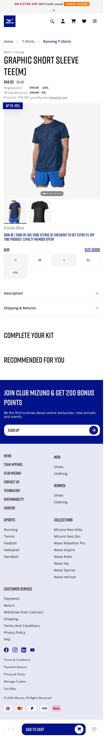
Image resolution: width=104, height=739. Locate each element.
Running (11, 529)
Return (9, 605)
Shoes (59, 467)
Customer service (18, 588)
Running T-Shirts (57, 41)
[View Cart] (73, 21)
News (7, 455)
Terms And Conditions (22, 625)
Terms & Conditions (17, 660)
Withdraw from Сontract (23, 612)
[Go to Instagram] (15, 650)
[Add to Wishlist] (94, 729)
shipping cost (58, 97)
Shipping (11, 619)
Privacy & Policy (14, 674)
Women (59, 485)
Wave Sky (61, 563)
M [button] (39, 260)
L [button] (64, 260)
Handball (11, 556)
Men (57, 457)
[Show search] (52, 21)
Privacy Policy (14, 632)
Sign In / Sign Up (76, 4)
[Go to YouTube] (32, 650)
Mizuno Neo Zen (67, 536)
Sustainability (14, 499)
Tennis (9, 536)
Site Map (10, 688)
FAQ (7, 639)
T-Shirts (28, 41)
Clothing (60, 473)
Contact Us (11, 481)
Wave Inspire (64, 550)
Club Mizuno (12, 473)
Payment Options (15, 667)
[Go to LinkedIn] (23, 650)
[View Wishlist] (84, 21)
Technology (12, 490)
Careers (9, 508)
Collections (63, 519)
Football (10, 543)
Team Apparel (13, 464)
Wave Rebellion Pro (69, 543)
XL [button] (88, 260)
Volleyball (11, 550)
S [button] (15, 260)
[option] (15, 211)
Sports (9, 519)
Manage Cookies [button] (15, 681)
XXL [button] (15, 272)
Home (8, 41)
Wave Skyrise (64, 570)
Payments (12, 598)
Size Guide (92, 249)
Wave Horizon (65, 577)
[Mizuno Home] (9, 20)
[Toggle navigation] (95, 21)
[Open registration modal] (63, 21)
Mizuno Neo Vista (68, 529)
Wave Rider (63, 556)
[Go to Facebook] (6, 650)
